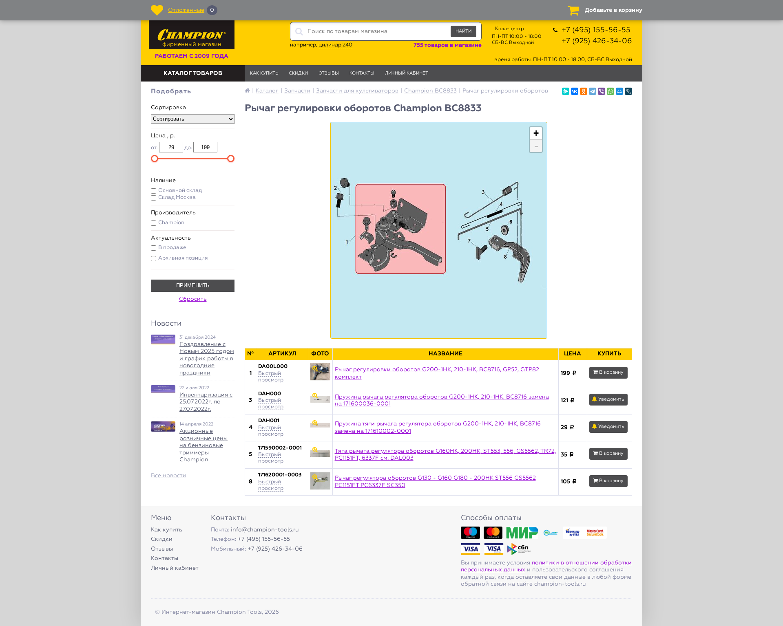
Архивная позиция (183, 258)
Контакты (361, 73)
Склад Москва (177, 197)
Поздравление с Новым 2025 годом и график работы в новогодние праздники (206, 359)
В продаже (172, 247)
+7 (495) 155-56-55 (596, 30)
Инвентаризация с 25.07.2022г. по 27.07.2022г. (205, 402)
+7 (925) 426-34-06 (597, 41)
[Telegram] (592, 91)
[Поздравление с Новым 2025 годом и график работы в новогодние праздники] (163, 340)
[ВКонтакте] (574, 91)
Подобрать (171, 91)
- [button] (536, 146)
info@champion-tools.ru (265, 530)
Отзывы (329, 73)
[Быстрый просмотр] (320, 373)
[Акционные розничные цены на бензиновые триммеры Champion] (163, 426)
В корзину (611, 372)
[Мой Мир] (619, 91)
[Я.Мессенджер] (565, 91)
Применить (193, 285)
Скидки (298, 73)
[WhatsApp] (610, 91)
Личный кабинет (406, 73)
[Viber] (601, 91)
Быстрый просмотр (270, 404)
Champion (171, 222)
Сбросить (193, 299)
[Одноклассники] (583, 91)
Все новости (168, 475)
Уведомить (610, 399)
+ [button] (536, 133)
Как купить (264, 73)
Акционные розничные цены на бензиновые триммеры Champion (203, 445)
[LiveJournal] (628, 91)
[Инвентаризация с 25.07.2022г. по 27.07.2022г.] (163, 389)
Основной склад (180, 190)
